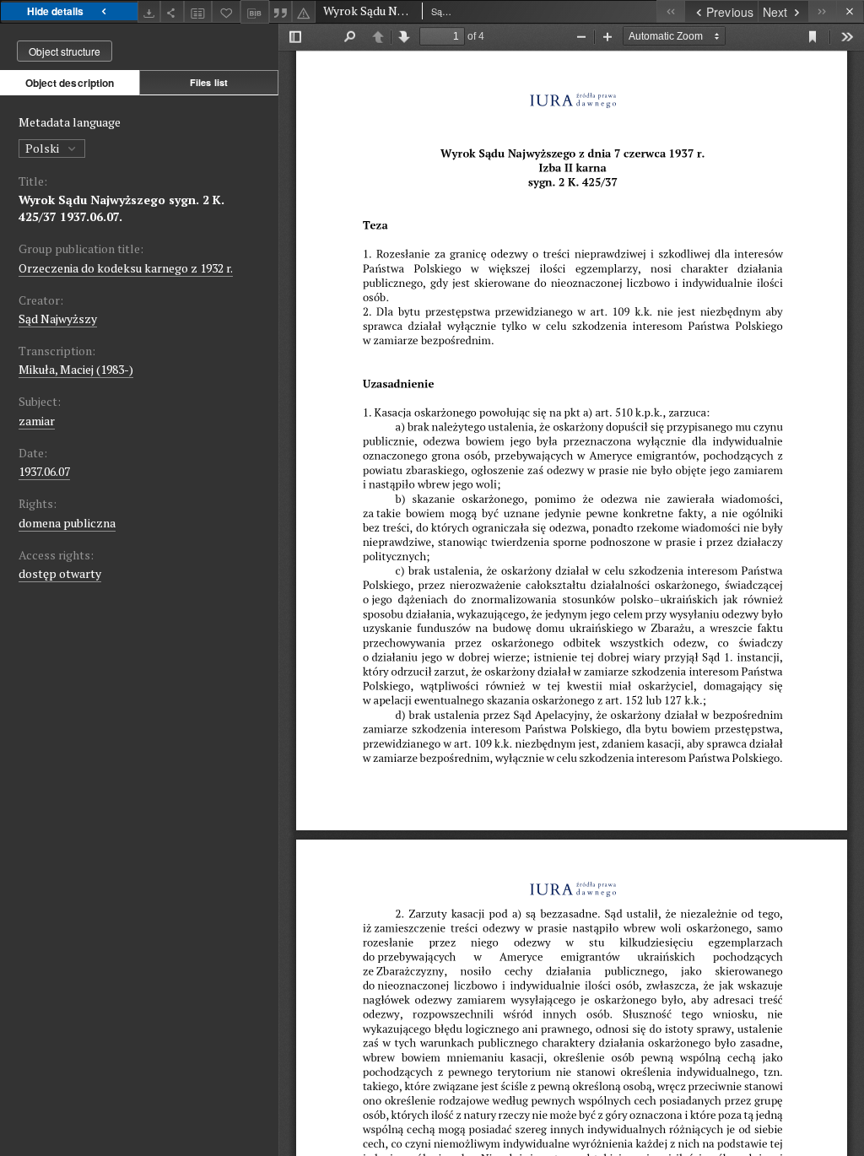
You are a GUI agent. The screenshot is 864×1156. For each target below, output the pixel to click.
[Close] (850, 11)
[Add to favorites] (226, 11)
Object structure (64, 51)
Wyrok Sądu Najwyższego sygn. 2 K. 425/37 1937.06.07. (121, 208)
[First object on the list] (670, 11)
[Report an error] (304, 11)
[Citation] (281, 11)
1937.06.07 (44, 471)
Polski (43, 148)
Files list (209, 82)
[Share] (172, 11)
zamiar (37, 421)
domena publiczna (67, 523)
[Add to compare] (198, 11)
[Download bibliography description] (254, 12)
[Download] (149, 11)
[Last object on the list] (822, 11)
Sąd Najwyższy (58, 319)
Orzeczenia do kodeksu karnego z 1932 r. (126, 268)
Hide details (55, 11)
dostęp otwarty (60, 573)
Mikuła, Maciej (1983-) (76, 369)
